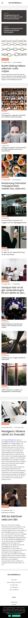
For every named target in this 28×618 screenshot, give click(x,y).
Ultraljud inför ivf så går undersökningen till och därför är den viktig (12, 290)
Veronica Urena (19, 427)
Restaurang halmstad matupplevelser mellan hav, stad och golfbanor (13, 186)
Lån (2, 525)
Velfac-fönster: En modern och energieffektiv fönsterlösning (11, 390)
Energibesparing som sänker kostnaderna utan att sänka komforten (13, 17)
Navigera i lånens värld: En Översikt (13, 432)
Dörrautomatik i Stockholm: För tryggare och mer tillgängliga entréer (13, 221)
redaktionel (5, 423)
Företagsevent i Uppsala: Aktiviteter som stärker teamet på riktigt (13, 116)
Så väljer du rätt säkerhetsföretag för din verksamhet (12, 253)
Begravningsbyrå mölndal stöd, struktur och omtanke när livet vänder (11, 325)
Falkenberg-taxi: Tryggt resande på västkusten (13, 358)
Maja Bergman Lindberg (7, 512)
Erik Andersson (17, 179)
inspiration (6, 13)
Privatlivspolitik (16, 615)
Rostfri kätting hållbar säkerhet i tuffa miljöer (13, 69)
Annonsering (14, 602)
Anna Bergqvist (17, 62)
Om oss (14, 604)
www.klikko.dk (15, 589)
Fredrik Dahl (16, 284)
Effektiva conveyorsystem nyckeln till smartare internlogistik (13, 30)
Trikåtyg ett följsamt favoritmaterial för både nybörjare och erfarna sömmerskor (13, 149)
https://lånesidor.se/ (10, 440)
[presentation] (25, 271)
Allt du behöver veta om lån (11, 517)
